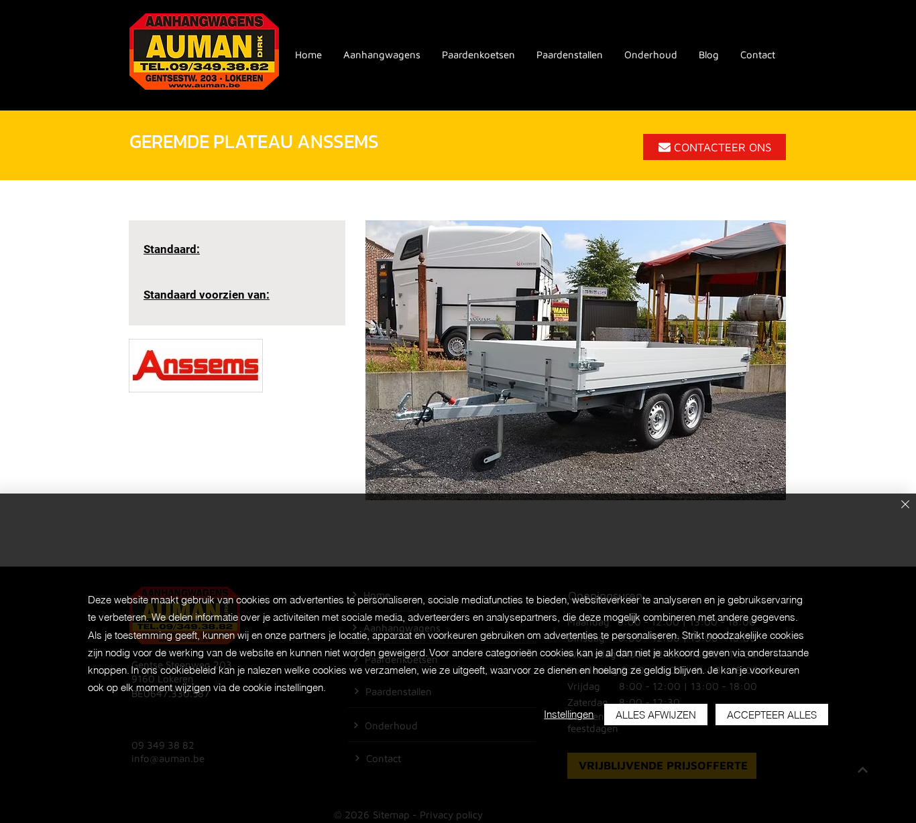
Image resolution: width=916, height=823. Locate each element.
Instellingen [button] (568, 714)
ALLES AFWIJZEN (656, 714)
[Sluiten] (905, 505)
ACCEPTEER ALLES (772, 714)
